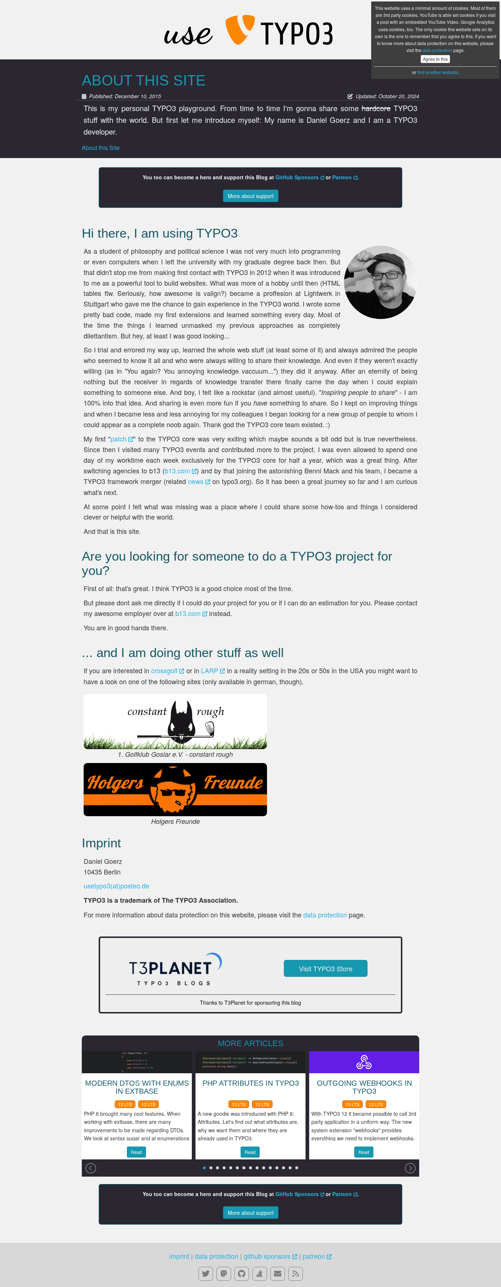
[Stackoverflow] (260, 1273)
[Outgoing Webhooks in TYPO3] (364, 1061)
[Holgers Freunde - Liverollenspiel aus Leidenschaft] (175, 789)
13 (283, 1167)
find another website (437, 72)
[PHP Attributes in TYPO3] (250, 1061)
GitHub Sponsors (297, 177)
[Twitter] (206, 1273)
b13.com (177, 470)
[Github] (242, 1273)
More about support (251, 195)
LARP (209, 670)
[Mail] (278, 1273)
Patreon (342, 177)
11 (270, 1167)
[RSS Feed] (296, 1273)
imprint (179, 1256)
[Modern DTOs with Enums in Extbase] (137, 1061)
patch (118, 438)
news (196, 481)
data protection (437, 50)
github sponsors (267, 1256)
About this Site (101, 147)
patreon (314, 1256)
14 (290, 1167)
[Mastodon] (224, 1273)
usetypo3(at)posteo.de (116, 885)
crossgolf (164, 670)
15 (296, 1167)
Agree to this (435, 59)
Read (136, 1152)
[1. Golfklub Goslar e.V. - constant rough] (175, 721)
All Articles (250, 29)
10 (263, 1167)
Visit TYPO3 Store (325, 968)
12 (276, 1167)
